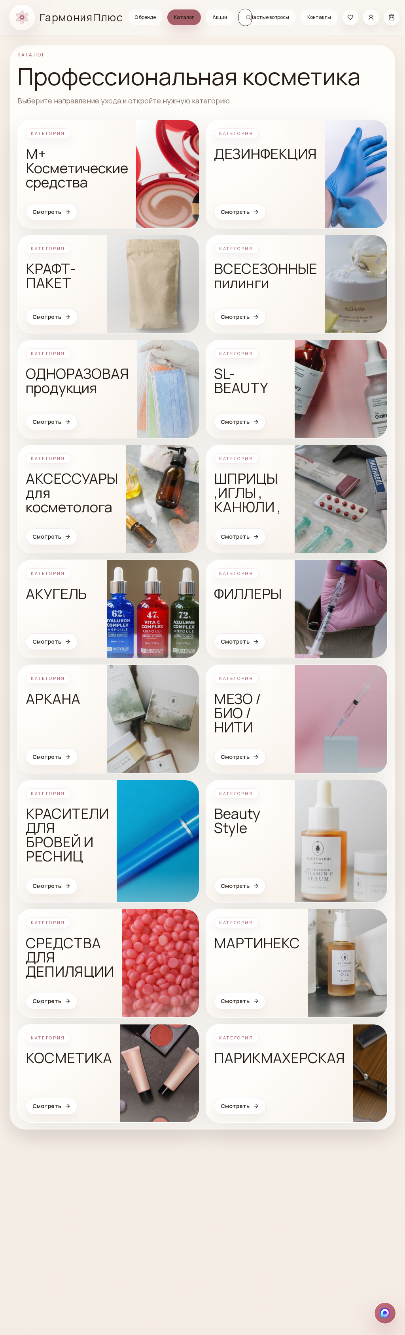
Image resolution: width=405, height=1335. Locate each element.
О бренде (145, 17)
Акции (219, 17)
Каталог (184, 17)
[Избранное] (350, 17)
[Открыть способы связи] (385, 1313)
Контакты (319, 17)
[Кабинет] (371, 17)
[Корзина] (391, 17)
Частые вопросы (269, 17)
